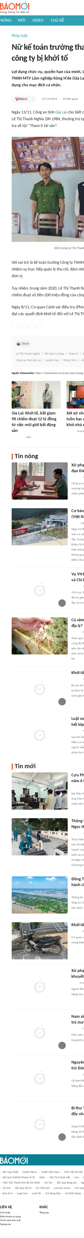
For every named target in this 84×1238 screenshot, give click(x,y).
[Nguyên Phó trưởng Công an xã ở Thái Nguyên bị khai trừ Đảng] (40, 1078)
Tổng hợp (44, 1212)
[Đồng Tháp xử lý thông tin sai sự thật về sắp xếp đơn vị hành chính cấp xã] (40, 895)
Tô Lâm (7, 1188)
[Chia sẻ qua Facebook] (15, 326)
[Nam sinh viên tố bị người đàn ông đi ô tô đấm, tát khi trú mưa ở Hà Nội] (40, 1032)
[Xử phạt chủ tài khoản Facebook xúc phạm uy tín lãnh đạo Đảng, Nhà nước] (40, 481)
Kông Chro (70, 360)
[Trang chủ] (14, 7)
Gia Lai (61, 112)
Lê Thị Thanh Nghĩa (28, 353)
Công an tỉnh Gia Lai (28, 360)
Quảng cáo (5, 1224)
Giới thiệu (5, 1212)
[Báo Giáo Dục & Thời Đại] (74, 983)
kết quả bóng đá (67, 1182)
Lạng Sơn (22, 1193)
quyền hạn (52, 360)
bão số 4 (8, 1193)
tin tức (48, 1182)
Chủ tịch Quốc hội (59, 1177)
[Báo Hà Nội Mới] (76, 833)
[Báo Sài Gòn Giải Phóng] (75, 586)
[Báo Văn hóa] (75, 632)
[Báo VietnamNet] (21, 99)
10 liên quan (70, 98)
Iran (76, 1177)
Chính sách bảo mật (10, 1220)
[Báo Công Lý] (70, 431)
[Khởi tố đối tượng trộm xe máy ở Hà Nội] (40, 940)
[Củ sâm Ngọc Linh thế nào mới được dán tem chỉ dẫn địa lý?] (40, 635)
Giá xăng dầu (53, 1193)
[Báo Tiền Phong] (75, 477)
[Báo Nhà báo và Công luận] (17, 437)
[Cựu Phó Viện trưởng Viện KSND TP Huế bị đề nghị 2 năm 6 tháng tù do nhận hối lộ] (40, 791)
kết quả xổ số (23, 1188)
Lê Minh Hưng (73, 1193)
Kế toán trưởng (54, 353)
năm (42, 1177)
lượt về (36, 1193)
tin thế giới (43, 1188)
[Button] (31, 99)
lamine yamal (62, 1188)
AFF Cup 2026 (10, 1172)
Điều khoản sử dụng (10, 1216)
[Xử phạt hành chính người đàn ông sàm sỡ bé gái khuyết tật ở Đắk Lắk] (40, 986)
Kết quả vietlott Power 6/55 (19, 1177)
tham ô (73, 353)
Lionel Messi (30, 1172)
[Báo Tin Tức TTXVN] (74, 523)
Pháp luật (20, 36)
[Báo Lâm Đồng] (76, 1120)
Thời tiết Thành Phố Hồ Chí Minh (21, 1182)
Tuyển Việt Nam (50, 1172)
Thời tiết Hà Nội (73, 1172)
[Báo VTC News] (76, 787)
